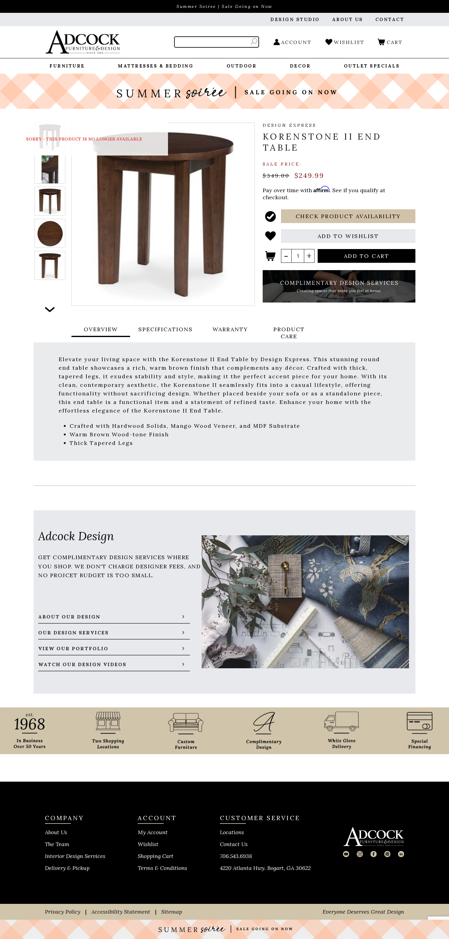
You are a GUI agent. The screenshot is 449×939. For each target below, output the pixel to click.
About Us (56, 832)
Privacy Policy (62, 911)
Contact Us (234, 844)
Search (254, 41)
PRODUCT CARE (289, 333)
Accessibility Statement (120, 911)
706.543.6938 (236, 856)
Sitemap (171, 911)
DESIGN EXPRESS (289, 125)
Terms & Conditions (162, 867)
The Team (57, 844)
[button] (348, 216)
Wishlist (148, 844)
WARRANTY (230, 329)
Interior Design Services (75, 856)
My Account (153, 832)
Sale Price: (282, 164)
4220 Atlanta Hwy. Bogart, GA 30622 (265, 867)
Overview (101, 329)
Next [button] (50, 309)
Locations (232, 832)
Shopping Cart (155, 856)
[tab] (100, 333)
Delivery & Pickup (67, 867)
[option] (50, 169)
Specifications (165, 329)
